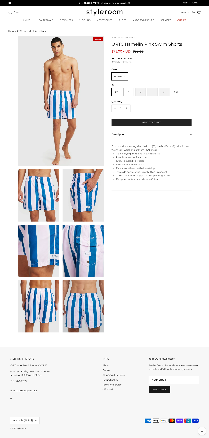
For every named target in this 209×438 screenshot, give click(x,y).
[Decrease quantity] (114, 108)
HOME (26, 20)
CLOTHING (85, 20)
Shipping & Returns (114, 375)
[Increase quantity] (127, 108)
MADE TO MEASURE (143, 20)
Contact (107, 370)
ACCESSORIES (104, 20)
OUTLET (181, 20)
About (106, 365)
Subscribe (159, 389)
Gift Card (108, 389)
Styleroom (21, 428)
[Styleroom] (104, 12)
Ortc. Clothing (123, 62)
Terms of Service (112, 384)
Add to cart (151, 122)
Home (11, 31)
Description (118, 134)
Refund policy (110, 379)
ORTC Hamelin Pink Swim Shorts (31, 31)
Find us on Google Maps (23, 390)
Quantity (117, 101)
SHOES (122, 20)
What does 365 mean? (124, 38)
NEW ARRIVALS (45, 20)
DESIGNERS (66, 20)
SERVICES (165, 20)
